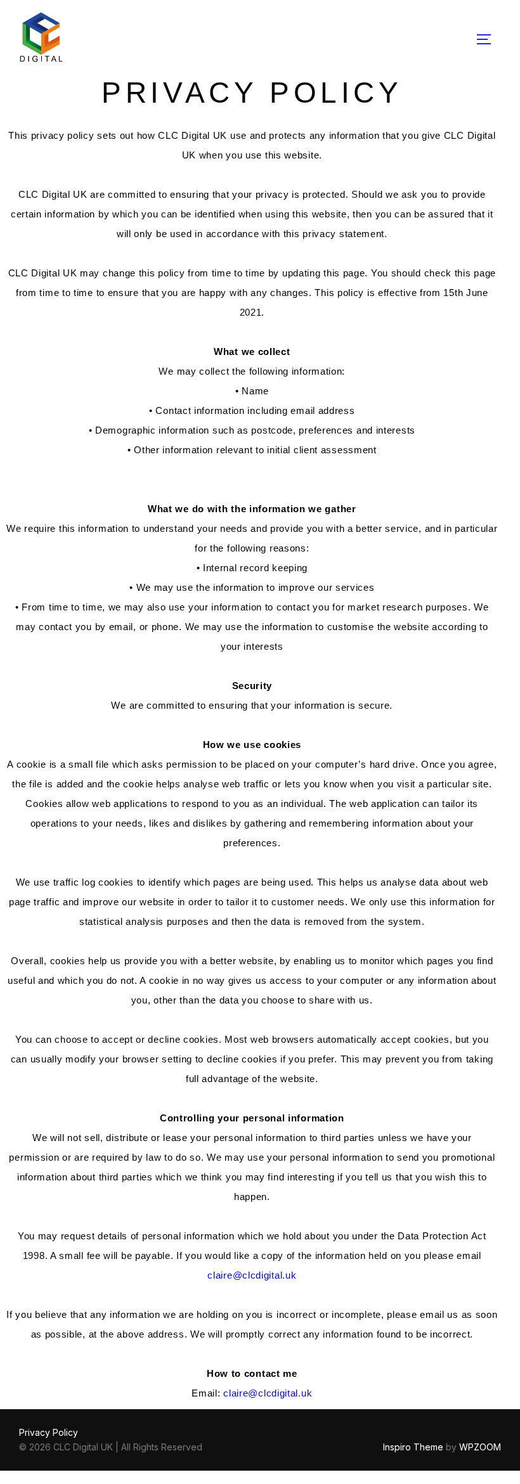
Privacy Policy (48, 1432)
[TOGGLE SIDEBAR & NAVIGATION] (488, 39)
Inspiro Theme (413, 1447)
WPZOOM (480, 1447)
